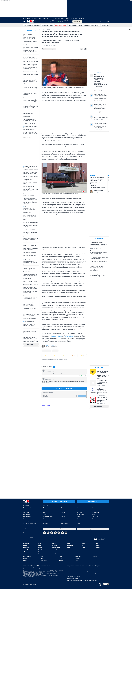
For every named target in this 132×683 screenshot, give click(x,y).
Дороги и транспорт (48, 516)
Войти (46, 396)
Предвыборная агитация (29, 521)
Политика (79, 512)
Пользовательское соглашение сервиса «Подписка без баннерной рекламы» (82, 580)
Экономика (95, 516)
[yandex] (66, 532)
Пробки (60, 21)
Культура (63, 512)
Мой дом (63, 516)
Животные (45, 521)
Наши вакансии (27, 516)
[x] (58, 532)
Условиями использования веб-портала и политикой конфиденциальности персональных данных (86, 571)
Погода (48, 18)
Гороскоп (67, 18)
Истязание (55, 350)
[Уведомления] (104, 21)
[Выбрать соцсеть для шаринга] (85, 49)
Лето (62, 514)
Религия (79, 521)
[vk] (48, 532)
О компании (26, 512)
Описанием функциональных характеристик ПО (76, 570)
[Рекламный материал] (77, 21)
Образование (64, 523)
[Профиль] (107, 21)
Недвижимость (27, 18)
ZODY (84, 18)
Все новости (31, 30)
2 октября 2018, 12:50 (46, 45)
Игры (80, 18)
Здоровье (45, 523)
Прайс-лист (26, 510)
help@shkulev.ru (32, 576)
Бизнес (45, 510)
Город (44, 514)
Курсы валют (74, 18)
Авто (44, 507)
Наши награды (27, 514)
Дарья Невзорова (51, 345)
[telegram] (44, 532)
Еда (44, 518)
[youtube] (62, 532)
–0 (85, 375)
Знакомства (42, 18)
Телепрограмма (56, 18)
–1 (85, 385)
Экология (94, 514)
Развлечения (80, 518)
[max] (55, 532)
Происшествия (80, 514)
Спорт (93, 507)
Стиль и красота (96, 510)
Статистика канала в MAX (29, 523)
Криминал (63, 510)
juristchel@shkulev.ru (55, 575)
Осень (78, 510)
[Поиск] (101, 21)
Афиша (62, 18)
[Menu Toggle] (24, 21)
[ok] (51, 532)
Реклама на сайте (27, 507)
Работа (78, 516)
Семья (78, 523)
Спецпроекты (95, 518)
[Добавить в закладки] (81, 49)
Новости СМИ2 (46, 405)
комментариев (50, 49)
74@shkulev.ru (38, 574)
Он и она (79, 507)
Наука (62, 518)
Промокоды (35, 18)
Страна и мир (95, 512)
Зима (62, 507)
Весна (44, 512)
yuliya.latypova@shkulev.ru (95, 565)
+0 (81, 375)
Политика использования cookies (73, 576)
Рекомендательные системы (72, 578)
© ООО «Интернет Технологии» (29, 584)
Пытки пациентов (46, 350)
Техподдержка (26, 518)
